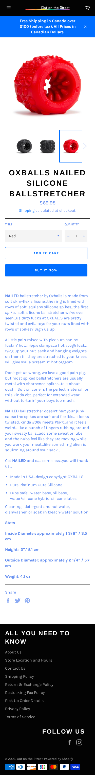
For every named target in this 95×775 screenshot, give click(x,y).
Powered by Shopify (58, 759)
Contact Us (15, 668)
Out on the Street (30, 759)
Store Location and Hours (28, 660)
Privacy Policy (17, 708)
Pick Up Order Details (24, 700)
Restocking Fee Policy (25, 692)
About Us (13, 652)
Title (8, 224)
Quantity (72, 224)
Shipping (26, 210)
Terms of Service (20, 716)
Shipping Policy (19, 676)
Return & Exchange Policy (29, 684)
